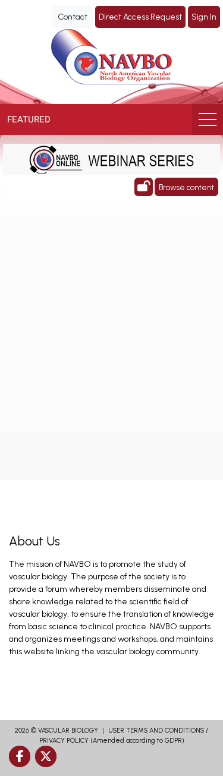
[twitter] (45, 756)
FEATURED (29, 119)
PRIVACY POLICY (64, 741)
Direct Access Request (140, 17)
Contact (72, 17)
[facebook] (19, 756)
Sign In (203, 17)
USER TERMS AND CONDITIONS (156, 730)
